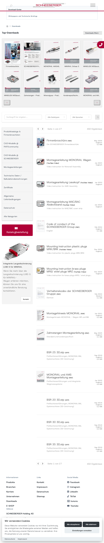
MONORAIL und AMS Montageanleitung (70, 379)
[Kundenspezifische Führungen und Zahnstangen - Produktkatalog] (72, 81)
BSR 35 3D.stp (70, 447)
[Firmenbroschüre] (12, 52)
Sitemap (41, 496)
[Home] (7, 26)
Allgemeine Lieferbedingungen (12, 198)
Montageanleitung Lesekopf (70, 184)
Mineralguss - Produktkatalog (55, 95)
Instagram (75, 487)
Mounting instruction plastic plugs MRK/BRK (70, 249)
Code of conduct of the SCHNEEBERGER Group (70, 227)
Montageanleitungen (13, 167)
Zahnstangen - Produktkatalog (36, 95)
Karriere (10, 491)
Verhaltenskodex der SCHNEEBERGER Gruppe (70, 294)
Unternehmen (12, 496)
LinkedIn (74, 491)
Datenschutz (9, 208)
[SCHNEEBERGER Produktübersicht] (32, 52)
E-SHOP (10, 506)
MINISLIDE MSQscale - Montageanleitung (20, 95)
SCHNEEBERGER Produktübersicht (37, 66)
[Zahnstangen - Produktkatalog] (32, 81)
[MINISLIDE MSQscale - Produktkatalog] (91, 52)
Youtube (74, 506)
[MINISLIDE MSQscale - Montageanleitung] (12, 81)
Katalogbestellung (17, 232)
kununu (74, 501)
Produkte (10, 482)
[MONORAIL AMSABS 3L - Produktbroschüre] (52, 52)
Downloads (16, 26)
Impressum (42, 487)
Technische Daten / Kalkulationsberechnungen (15, 177)
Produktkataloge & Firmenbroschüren (12, 133)
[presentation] (7, 102)
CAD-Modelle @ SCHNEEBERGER (11, 157)
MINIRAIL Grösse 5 (72, 66)
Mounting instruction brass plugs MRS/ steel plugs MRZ (70, 272)
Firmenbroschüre (12, 66)
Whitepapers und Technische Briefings (22, 16)
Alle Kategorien (10, 216)
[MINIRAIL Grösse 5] (72, 52)
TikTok (73, 496)
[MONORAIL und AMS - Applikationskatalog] (91, 81)
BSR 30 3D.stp (70, 425)
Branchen (11, 487)
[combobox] (56, 117)
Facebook (75, 482)
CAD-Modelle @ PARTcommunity (11, 145)
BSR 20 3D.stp (70, 403)
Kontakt (26, 299)
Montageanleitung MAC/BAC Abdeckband (70, 205)
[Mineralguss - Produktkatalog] (52, 81)
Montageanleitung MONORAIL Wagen (70, 163)
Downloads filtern (92, 33)
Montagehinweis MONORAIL (70, 315)
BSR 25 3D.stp (70, 355)
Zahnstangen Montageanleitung (70, 334)
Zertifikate (8, 187)
